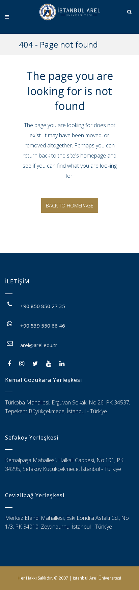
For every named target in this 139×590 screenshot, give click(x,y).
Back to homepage (69, 205)
